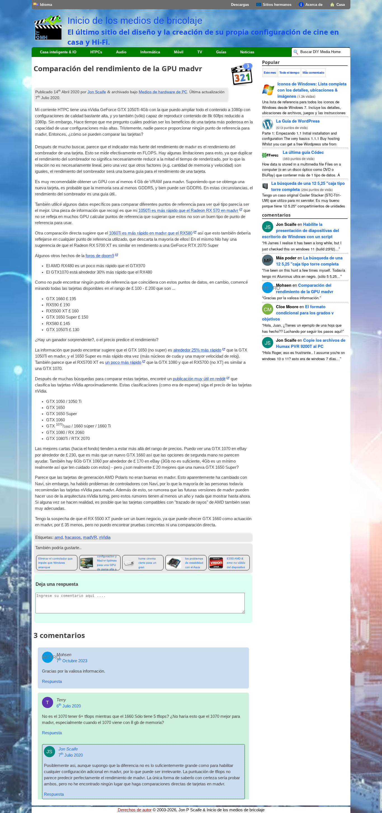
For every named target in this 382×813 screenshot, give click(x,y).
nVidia (104, 537)
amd (59, 537)
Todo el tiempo (289, 72)
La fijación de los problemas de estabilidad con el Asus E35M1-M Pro (194, 562)
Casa (340, 5)
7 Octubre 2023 (71, 661)
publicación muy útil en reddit (199, 379)
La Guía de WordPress (298, 121)
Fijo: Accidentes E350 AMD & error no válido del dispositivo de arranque (237, 562)
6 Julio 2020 (68, 706)
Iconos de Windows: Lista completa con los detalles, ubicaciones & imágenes (311, 90)
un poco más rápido (123, 362)
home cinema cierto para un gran (147, 563)
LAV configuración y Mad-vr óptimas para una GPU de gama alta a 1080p (107, 562)
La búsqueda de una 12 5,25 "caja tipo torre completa (309, 261)
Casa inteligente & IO (58, 52)
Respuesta (52, 681)
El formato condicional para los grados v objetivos (298, 312)
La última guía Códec (303, 152)
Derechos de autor (135, 810)
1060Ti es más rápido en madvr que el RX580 (150, 233)
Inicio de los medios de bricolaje (134, 20)
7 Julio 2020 (70, 755)
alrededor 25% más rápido (197, 350)
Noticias (247, 52)
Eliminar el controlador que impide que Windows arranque (55, 563)
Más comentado (313, 72)
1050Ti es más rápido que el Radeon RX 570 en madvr (188, 210)
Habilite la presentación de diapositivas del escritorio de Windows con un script (300, 230)
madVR (90, 537)
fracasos (73, 537)
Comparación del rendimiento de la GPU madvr (304, 288)
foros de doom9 (100, 256)
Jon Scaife (97, 92)
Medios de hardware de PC (163, 92)
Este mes (270, 72)
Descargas (240, 5)
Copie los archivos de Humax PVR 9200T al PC (310, 343)
